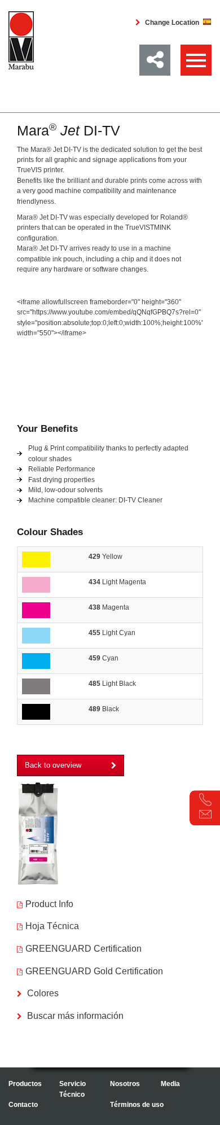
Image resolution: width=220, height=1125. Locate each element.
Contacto (23, 1105)
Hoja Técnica (52, 926)
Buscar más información (74, 1016)
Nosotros (125, 1084)
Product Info (49, 904)
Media (170, 1084)
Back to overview (53, 765)
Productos (25, 1084)
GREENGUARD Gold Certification (94, 971)
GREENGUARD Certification (83, 948)
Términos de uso (137, 1105)
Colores (42, 993)
